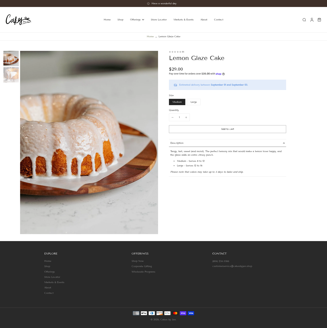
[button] (227, 129)
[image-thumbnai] (11, 58)
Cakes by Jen (168, 319)
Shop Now (138, 261)
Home (150, 36)
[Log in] (311, 19)
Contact (48, 293)
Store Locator (52, 277)
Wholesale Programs (143, 271)
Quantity (174, 110)
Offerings (49, 271)
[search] (304, 19)
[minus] (172, 117)
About (47, 287)
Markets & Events (54, 282)
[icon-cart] (319, 19)
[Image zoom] (89, 142)
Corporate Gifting (142, 266)
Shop (47, 266)
